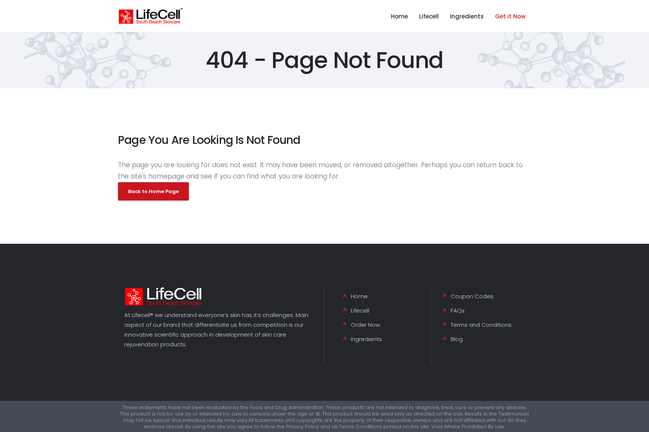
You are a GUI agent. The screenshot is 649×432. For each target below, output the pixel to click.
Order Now (365, 325)
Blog (457, 339)
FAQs (458, 310)
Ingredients (366, 339)
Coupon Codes (472, 296)
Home (359, 296)
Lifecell (360, 310)
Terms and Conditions (481, 325)
